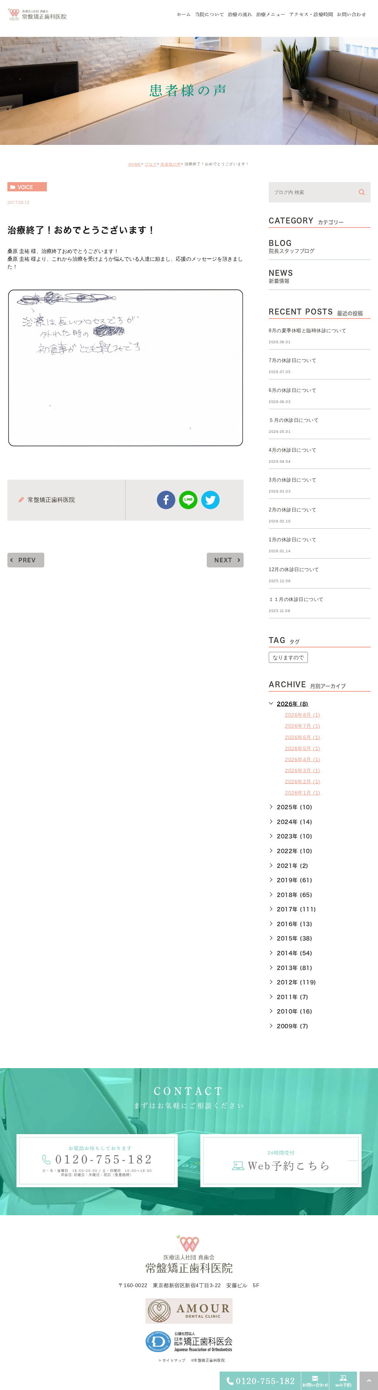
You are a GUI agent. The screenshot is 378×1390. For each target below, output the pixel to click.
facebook (166, 500)
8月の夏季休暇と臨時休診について (307, 330)
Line (188, 500)
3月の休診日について (292, 480)
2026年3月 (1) (302, 770)
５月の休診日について (294, 420)
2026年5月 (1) (302, 748)
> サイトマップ (172, 1360)
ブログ (151, 164)
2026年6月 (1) (302, 737)
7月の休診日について (292, 360)
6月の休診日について (292, 390)
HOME (134, 164)
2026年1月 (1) (302, 793)
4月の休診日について (292, 450)
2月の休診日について (292, 509)
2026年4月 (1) (302, 759)
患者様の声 (171, 164)
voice (25, 187)
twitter (210, 500)
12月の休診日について (294, 569)
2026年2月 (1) (302, 781)
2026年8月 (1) (302, 715)
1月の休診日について (292, 539)
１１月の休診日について (296, 599)
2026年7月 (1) (302, 726)
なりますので (288, 657)
